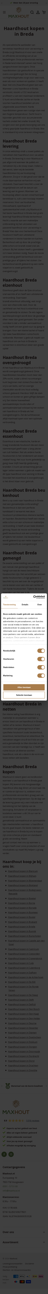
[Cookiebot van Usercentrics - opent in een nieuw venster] (34, 597)
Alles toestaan (24, 687)
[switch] (41, 659)
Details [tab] (25, 604)
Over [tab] (39, 604)
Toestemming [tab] (9, 604)
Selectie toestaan (24, 695)
